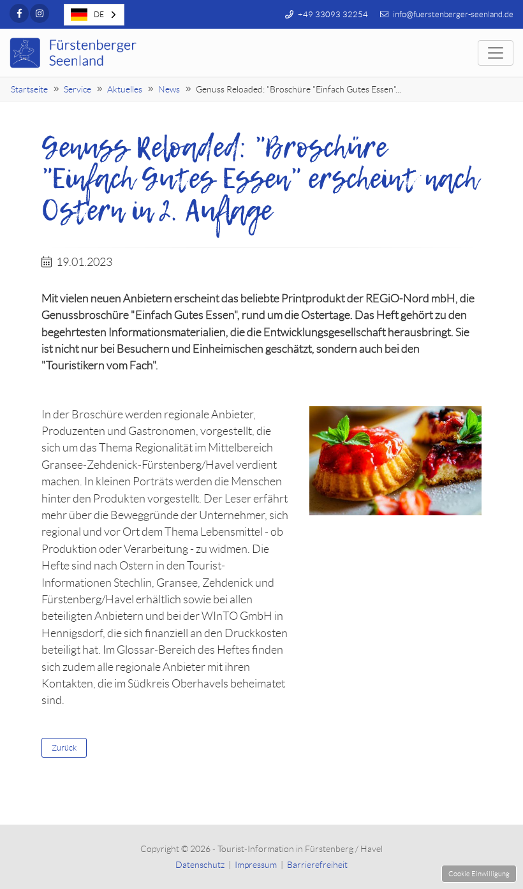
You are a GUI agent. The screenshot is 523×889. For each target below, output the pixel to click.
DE (99, 14)
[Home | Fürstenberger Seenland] (75, 53)
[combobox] (94, 15)
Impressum (256, 865)
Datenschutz (200, 865)
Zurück (64, 748)
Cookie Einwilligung (479, 874)
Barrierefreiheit (317, 865)
